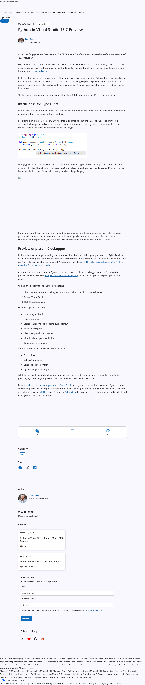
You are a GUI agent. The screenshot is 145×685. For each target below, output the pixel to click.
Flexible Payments (123, 661)
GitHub (43, 391)
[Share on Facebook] (20, 468)
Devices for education (18, 664)
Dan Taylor (30, 39)
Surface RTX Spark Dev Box (53, 658)
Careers (128, 674)
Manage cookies (60, 683)
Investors (44, 677)
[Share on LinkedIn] (35, 468)
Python (22, 454)
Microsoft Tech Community (63, 674)
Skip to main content (9, 1)
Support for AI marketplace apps (38, 674)
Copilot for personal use (98, 658)
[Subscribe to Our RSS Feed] (42, 639)
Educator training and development (116, 664)
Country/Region (28, 598)
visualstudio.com (40, 71)
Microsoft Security (19, 671)
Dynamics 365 (33, 671)
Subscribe (26, 618)
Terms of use (72, 683)
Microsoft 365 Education (65, 664)
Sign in (5, 21)
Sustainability (85, 677)
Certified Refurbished (85, 661)
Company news (15, 677)
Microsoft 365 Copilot (99, 671)
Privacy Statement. (94, 610)
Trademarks (83, 683)
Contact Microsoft (37, 683)
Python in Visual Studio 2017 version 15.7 (40, 561)
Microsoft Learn (16, 674)
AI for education (26, 667)
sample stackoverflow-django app (61, 275)
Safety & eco (94, 683)
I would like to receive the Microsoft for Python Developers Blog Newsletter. (61, 610)
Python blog (71, 391)
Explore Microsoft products (120, 658)
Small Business (116, 671)
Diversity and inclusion (58, 677)
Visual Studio (119, 674)
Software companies (104, 674)
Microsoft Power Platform (64, 671)
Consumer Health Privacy (11, 683)
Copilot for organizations (76, 658)
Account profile (11, 661)
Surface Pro (5, 658)
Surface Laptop (16, 658)
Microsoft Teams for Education (41, 664)
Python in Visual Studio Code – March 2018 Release (42, 539)
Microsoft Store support (44, 661)
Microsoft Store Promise (104, 661)
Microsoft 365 (46, 671)
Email (23, 586)
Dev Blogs (7, 12)
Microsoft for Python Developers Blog (32, 12)
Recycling (104, 683)
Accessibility (74, 677)
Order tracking (68, 661)
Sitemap (25, 683)
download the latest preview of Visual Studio (50, 385)
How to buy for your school (88, 664)
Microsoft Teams (83, 671)
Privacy (49, 683)
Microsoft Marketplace (85, 674)
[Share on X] (27, 468)
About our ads (115, 683)
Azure (125, 671)
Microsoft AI (5, 671)
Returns (58, 661)
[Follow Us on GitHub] (35, 639)
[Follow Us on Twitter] (22, 639)
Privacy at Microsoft (31, 677)
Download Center (25, 661)
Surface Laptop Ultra (32, 658)
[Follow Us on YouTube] (29, 639)
